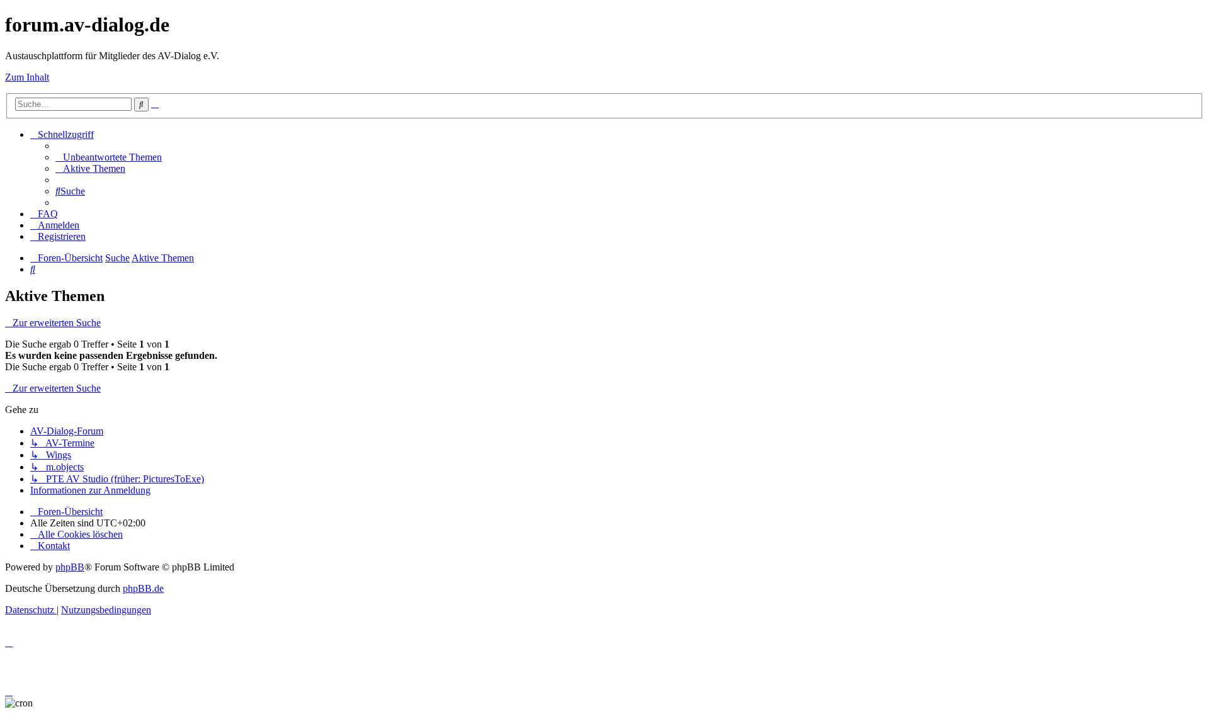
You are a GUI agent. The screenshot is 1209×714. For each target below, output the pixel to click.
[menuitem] (108, 157)
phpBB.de (143, 588)
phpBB (69, 567)
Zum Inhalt (27, 77)
